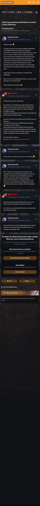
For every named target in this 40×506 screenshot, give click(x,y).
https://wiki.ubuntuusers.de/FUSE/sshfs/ (18, 139)
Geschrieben (19, 39)
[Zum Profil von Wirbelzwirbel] (5, 38)
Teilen (10, 281)
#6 (36, 219)
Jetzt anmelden (20, 272)
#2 (36, 95)
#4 (36, 165)
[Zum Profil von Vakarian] (5, 95)
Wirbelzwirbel (9, 28)
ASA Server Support (24, 30)
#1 (36, 38)
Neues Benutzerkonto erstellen (20, 258)
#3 (36, 150)
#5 (36, 196)
